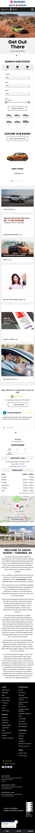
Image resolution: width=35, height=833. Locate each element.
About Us (21, 736)
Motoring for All (6, 733)
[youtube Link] (5, 767)
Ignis (3, 695)
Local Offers (5, 728)
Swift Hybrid (5, 690)
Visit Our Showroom (17, 139)
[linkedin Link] (11, 767)
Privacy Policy (22, 753)
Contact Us (21, 733)
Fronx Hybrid (5, 698)
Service (20, 690)
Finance (4, 735)
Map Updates (22, 726)
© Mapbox (31, 521)
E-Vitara (4, 705)
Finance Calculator (8, 738)
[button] (8, 825)
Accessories (22, 719)
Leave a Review (19, 405)
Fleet (3, 730)
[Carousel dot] (14, 55)
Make (6, 82)
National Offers (6, 725)
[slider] (6, 102)
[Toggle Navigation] (32, 9)
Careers (20, 738)
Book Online (22, 707)
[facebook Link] (3, 767)
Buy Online (21, 721)
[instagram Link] (8, 767)
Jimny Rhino (5, 710)
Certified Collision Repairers (23, 710)
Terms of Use (22, 756)
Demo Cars (5, 720)
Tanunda (17, 439)
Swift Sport (5, 693)
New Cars (5, 717)
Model (7, 90)
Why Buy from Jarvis (24, 743)
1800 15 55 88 (20, 464)
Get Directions (17, 519)
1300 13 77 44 (8, 788)
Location (7, 74)
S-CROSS (4, 703)
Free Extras (21, 693)
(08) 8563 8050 (9, 796)
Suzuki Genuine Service (23, 703)
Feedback (21, 741)
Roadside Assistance (24, 713)
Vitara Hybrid (6, 700)
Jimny (3, 708)
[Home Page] (17, 2)
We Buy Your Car (23, 746)
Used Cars (5, 723)
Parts (20, 716)
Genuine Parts (22, 724)
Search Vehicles (17, 108)
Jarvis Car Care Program (23, 699)
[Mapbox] (5, 521)
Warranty (21, 695)
